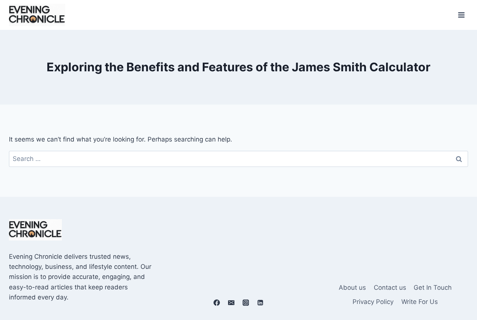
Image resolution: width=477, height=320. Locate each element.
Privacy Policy (373, 301)
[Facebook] (216, 302)
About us (352, 287)
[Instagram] (246, 302)
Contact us (390, 287)
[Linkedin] (260, 302)
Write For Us (419, 301)
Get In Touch (433, 287)
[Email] (231, 302)
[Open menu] (461, 15)
